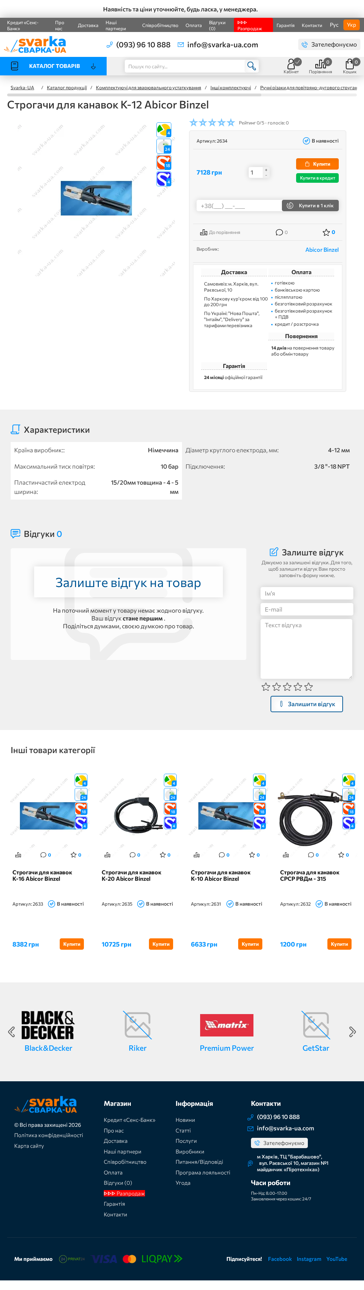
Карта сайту (29, 1145)
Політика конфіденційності (48, 1135)
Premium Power (227, 1047)
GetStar (316, 1047)
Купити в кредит (317, 178)
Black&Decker (48, 1047)
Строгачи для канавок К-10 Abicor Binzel (221, 875)
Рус (334, 24)
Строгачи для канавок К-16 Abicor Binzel (42, 875)
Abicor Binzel (322, 249)
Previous (11, 1032)
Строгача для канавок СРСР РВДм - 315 (309, 875)
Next (352, 1032)
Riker (137, 1047)
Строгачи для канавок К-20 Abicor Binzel (131, 875)
